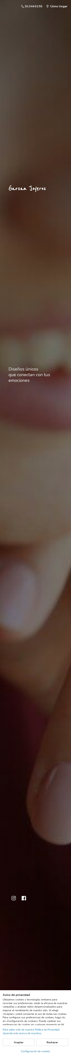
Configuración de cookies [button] (35, 1051)
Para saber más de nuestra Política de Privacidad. (31, 1029)
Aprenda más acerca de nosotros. (22, 1033)
